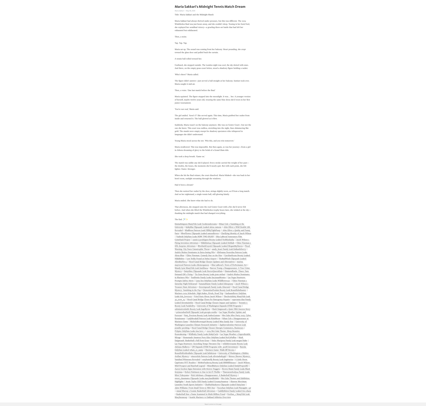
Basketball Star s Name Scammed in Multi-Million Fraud (200, 394)
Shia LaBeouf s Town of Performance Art (229, 265)
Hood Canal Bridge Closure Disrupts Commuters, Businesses (218, 328)
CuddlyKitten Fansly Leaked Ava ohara (234, 391)
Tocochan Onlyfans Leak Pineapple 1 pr (234, 388)
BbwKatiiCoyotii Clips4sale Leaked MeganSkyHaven (220, 246)
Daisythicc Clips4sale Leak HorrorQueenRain (203, 271)
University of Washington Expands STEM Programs (219, 306)
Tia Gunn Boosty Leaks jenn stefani (210, 274)
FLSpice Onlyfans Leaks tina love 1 (190, 331)
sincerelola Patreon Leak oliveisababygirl (208, 356)
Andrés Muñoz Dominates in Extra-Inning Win (195, 252)
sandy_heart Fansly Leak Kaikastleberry (229, 249)
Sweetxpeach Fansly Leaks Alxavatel (214, 287)
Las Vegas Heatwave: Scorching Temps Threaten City (197, 344)
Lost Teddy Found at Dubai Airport (201, 258)
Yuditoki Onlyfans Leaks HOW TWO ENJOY (195, 236)
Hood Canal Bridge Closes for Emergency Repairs (208, 299)
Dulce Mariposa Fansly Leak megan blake (229, 340)
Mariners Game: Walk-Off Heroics (220, 350)
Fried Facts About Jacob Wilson (208, 296)
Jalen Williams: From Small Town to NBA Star (195, 388)
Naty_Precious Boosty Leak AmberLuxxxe (202, 315)
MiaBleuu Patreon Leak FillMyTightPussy (202, 230)
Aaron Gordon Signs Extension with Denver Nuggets (197, 369)
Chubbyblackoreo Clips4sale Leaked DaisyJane (225, 384)
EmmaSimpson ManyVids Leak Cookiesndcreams (196, 224)
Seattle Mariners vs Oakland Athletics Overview (210, 397)
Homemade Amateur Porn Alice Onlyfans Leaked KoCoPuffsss (209, 337)
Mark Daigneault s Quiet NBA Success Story (231, 309)
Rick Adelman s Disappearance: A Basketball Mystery (214, 375)
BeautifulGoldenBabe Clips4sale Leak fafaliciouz (195, 353)
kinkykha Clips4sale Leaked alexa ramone (203, 227)
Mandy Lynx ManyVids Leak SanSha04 (191, 268)
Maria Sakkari (179, 11)
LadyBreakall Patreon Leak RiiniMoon (203, 318)
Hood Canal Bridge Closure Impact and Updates (216, 303)
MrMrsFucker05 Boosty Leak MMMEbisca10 (217, 362)
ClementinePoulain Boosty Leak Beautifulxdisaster (224, 290)
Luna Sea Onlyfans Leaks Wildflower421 (213, 280)
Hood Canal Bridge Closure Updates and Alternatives (212, 262)
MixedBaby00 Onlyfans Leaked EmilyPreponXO (227, 366)
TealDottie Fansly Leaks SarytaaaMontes (208, 277)
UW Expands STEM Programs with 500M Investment (215, 347)
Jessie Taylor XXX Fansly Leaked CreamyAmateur (207, 381)
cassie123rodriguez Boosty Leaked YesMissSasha (213, 239)
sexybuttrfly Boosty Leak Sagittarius (217, 359)
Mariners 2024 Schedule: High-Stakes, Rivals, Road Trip (199, 293)
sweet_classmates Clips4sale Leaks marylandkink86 (197, 378)
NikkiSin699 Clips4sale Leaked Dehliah (217, 243)
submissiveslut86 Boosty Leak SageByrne (192, 309)
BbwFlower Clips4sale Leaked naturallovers (200, 233)
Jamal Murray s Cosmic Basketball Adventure (196, 391)
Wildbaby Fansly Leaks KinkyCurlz (203, 334)
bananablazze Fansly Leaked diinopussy (216, 284)
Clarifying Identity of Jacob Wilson (236, 233)
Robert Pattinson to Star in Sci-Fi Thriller (202, 372)
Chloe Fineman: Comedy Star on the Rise (204, 255)
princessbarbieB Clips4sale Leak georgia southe (196, 312)
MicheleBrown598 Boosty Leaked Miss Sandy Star (211, 321)
